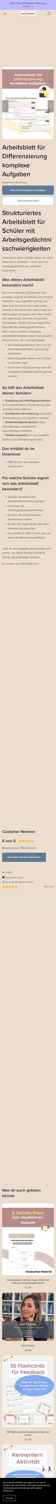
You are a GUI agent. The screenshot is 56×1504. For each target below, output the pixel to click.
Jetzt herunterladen (28, 200)
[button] (5, 106)
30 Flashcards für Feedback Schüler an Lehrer (28, 1434)
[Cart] (50, 13)
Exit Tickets (28, 1345)
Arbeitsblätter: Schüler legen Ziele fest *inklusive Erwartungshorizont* (28, 1282)
